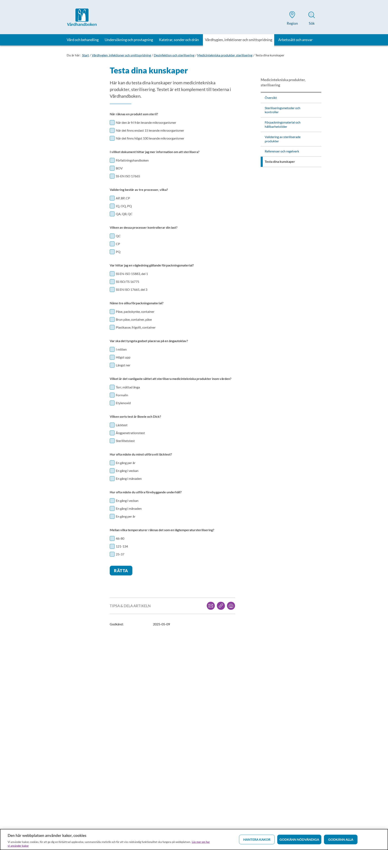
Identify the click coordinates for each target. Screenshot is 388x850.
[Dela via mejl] (211, 606)
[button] (292, 19)
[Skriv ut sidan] (231, 606)
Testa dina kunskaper (269, 55)
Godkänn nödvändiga (299, 839)
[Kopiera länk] (221, 606)
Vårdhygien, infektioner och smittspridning (121, 55)
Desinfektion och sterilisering (174, 55)
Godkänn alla (340, 839)
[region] (194, 839)
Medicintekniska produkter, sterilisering (224, 55)
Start (85, 55)
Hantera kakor (256, 839)
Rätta (121, 570)
